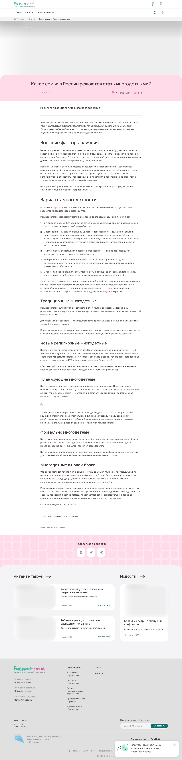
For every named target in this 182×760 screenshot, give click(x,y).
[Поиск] (155, 12)
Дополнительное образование (74, 707)
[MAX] (154, 4)
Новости (29, 12)
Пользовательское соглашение (112, 750)
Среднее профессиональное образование (75, 691)
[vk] (101, 552)
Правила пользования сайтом (81, 750)
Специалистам (138, 739)
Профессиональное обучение (76, 700)
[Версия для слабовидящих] (162, 12)
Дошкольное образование (73, 674)
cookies (147, 751)
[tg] (91, 552)
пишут (110, 287)
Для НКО (155, 739)
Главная (20, 19)
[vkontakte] (162, 4)
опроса (56, 207)
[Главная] (24, 4)
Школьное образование (73, 681)
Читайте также (28, 576)
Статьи (31, 19)
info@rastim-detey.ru (23, 682)
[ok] (81, 552)
